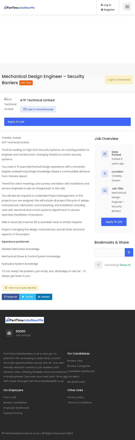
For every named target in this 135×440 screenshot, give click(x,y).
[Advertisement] (67, 39)
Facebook (12, 296)
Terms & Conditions (80, 402)
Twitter (29, 296)
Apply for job (16, 121)
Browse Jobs (75, 360)
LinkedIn (45, 296)
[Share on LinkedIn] (121, 265)
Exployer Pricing (13, 413)
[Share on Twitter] (114, 265)
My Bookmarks (76, 382)
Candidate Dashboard (81, 371)
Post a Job (10, 397)
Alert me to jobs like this (22, 287)
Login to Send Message (39, 109)
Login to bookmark (119, 79)
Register (109, 9)
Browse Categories (79, 366)
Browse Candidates (15, 402)
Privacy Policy (76, 397)
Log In (107, 5)
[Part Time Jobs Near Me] (19, 5)
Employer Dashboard (16, 408)
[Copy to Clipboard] (129, 252)
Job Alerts (73, 376)
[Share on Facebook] (106, 265)
